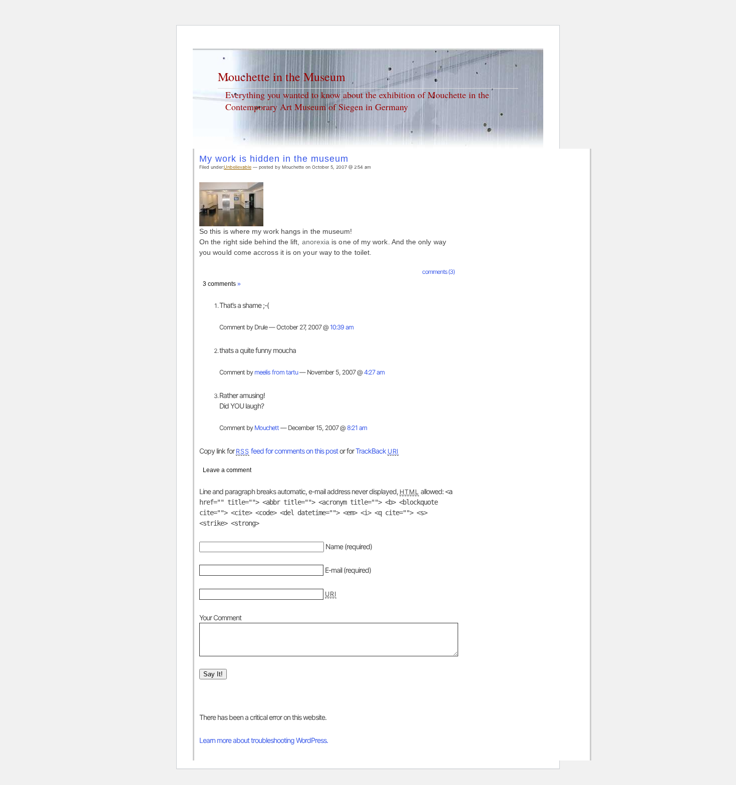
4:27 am (374, 372)
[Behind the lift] (231, 224)
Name (334, 546)
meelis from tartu (276, 372)
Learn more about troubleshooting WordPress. (263, 740)
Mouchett (266, 428)
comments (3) (438, 271)
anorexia (316, 242)
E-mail (333, 570)
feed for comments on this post (287, 451)
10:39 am (341, 327)
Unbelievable (237, 167)
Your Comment (220, 617)
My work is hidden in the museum (273, 159)
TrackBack (377, 451)
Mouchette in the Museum (281, 77)
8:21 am (357, 428)
